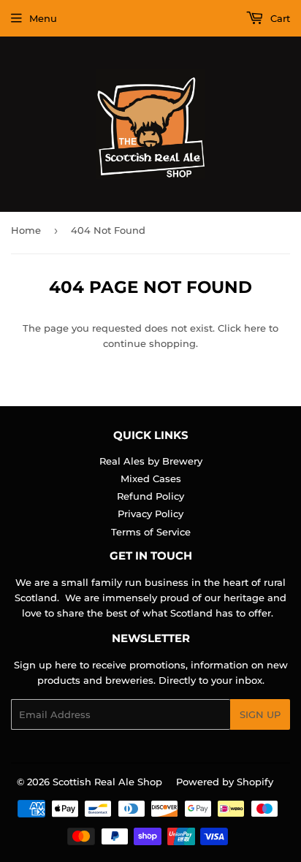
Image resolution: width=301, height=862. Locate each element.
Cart (278, 18)
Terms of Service (151, 532)
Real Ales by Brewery (150, 461)
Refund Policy (150, 496)
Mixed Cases (151, 478)
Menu (43, 18)
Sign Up (260, 714)
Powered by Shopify (224, 781)
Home (26, 230)
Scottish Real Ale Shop (107, 781)
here (255, 328)
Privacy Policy (150, 513)
